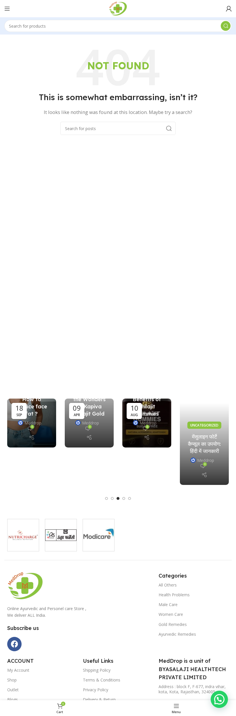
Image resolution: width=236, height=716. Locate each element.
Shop (12, 680)
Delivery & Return (99, 699)
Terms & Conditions (101, 680)
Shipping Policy (97, 670)
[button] (106, 498)
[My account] (229, 8)
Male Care (168, 604)
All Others (168, 585)
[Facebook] (14, 644)
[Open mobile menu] (7, 8)
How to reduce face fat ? (31, 406)
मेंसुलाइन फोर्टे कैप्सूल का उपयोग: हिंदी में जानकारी (204, 443)
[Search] (226, 26)
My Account (18, 670)
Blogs (12, 699)
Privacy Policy (95, 689)
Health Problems (174, 594)
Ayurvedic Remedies (177, 634)
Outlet (13, 689)
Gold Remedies (173, 624)
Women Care (171, 614)
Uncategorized (204, 425)
